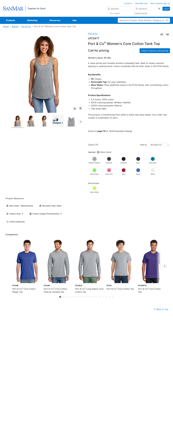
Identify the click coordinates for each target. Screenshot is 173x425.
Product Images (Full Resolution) (46, 214)
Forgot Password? (141, 13)
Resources (55, 20)
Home (6, 26)
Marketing (32, 20)
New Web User (141, 3)
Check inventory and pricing (154, 50)
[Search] (166, 20)
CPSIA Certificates (17, 222)
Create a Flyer (15, 214)
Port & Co (26, 26)
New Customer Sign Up (160, 3)
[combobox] (160, 145)
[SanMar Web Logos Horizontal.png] (24, 8)
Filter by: (143, 145)
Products (10, 20)
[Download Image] (74, 108)
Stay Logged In (115, 13)
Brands (15, 26)
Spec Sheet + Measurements (21, 206)
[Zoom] (80, 108)
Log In (166, 9)
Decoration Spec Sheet (51, 206)
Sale (74, 20)
